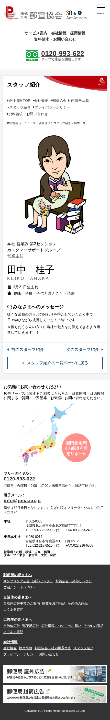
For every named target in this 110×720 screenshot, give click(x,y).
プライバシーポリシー (52, 107)
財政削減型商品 (53, 603)
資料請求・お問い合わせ (55, 39)
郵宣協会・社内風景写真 (53, 648)
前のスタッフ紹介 (27, 349)
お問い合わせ (49, 654)
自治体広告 (11, 626)
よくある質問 (13, 609)
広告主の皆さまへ (17, 619)
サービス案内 (36, 33)
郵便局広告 (30, 626)
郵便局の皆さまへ (17, 575)
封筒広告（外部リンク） (74, 581)
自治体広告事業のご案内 (21, 603)
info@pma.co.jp (22, 500)
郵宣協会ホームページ (21, 123)
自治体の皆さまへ (17, 597)
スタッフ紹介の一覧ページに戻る (57, 363)
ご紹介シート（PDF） (20, 587)
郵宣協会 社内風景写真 (70, 100)
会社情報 (59, 33)
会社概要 (41, 100)
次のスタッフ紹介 (82, 349)
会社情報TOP (19, 100)
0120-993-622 (19, 478)
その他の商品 (78, 603)
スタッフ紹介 (20, 107)
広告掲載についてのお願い (61, 626)
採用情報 (77, 33)
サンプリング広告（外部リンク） (28, 581)
